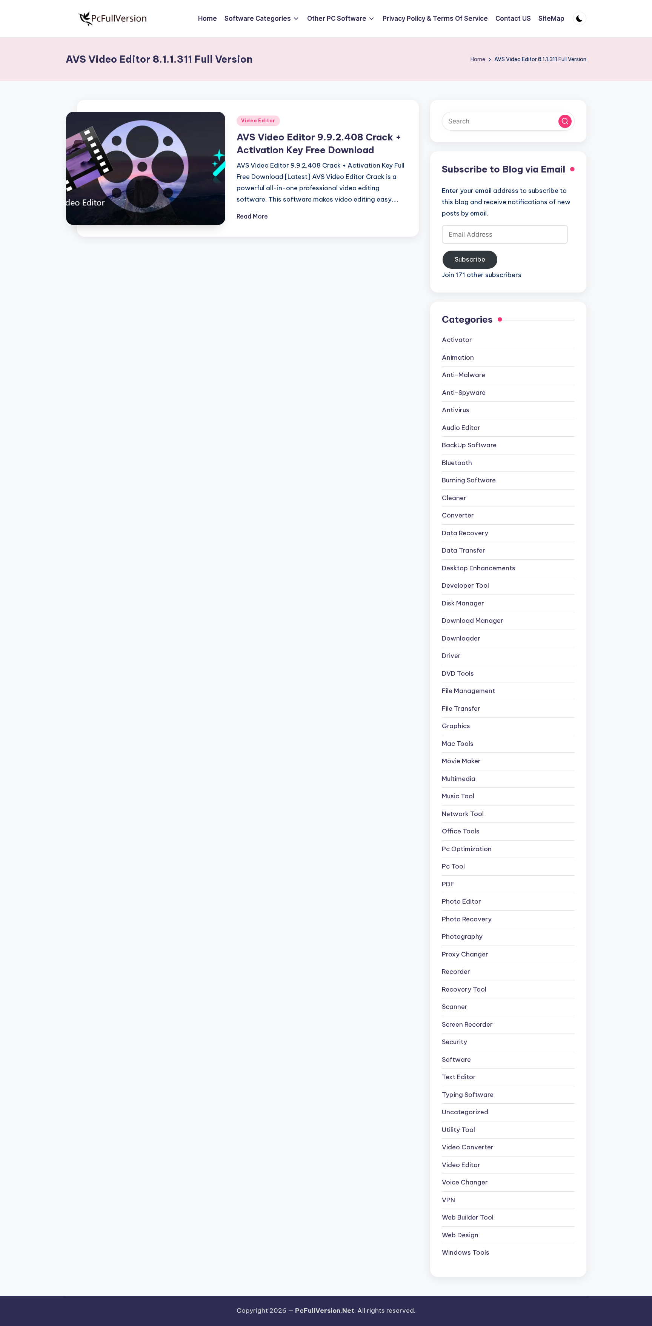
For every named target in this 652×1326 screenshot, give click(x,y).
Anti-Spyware (464, 392)
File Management (468, 691)
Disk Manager (463, 603)
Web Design (460, 1235)
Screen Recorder (467, 1024)
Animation (458, 357)
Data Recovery (465, 533)
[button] (565, 121)
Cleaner (454, 498)
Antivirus (455, 410)
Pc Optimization (467, 849)
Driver (451, 655)
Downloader (461, 638)
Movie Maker (461, 761)
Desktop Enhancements (478, 568)
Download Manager (472, 620)
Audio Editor (461, 428)
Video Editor (258, 120)
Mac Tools (458, 743)
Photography (462, 936)
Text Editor (459, 1077)
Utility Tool (458, 1130)
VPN (448, 1200)
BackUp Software (469, 445)
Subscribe (470, 259)
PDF (448, 884)
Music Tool (458, 796)
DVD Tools (458, 673)
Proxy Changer (465, 954)
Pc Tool (453, 866)
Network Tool (463, 814)
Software (456, 1059)
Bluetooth (457, 463)
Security (454, 1042)
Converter (458, 515)
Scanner (454, 1007)
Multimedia (458, 779)
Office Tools (461, 831)
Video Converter (468, 1147)
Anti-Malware (463, 375)
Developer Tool (465, 585)
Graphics (456, 726)
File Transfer (461, 708)
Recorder (456, 971)
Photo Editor (461, 901)
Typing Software (468, 1094)
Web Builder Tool (468, 1217)
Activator (457, 340)
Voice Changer (465, 1182)
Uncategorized (465, 1112)
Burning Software (469, 480)
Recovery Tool (464, 989)
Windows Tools (465, 1252)
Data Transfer (463, 550)
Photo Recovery (467, 919)
